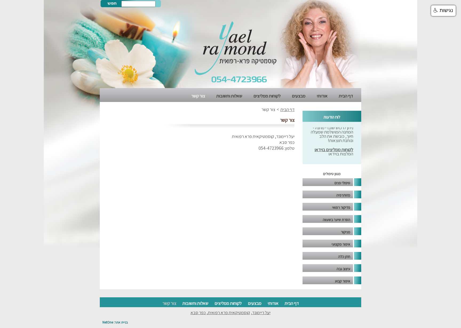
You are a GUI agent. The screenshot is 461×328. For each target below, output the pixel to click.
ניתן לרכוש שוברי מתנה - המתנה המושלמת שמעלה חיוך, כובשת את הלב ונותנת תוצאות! (332, 130)
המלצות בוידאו (340, 150)
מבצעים (298, 96)
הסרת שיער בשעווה (336, 219)
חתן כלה (344, 256)
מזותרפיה (343, 195)
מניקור (345, 232)
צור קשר (198, 96)
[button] (443, 10)
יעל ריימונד (261, 312)
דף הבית (346, 96)
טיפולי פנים (342, 182)
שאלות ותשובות (229, 96)
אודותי (322, 96)
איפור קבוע (342, 281)
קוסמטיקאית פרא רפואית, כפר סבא (220, 312)
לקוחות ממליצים (267, 96)
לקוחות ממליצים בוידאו (334, 146)
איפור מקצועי (341, 244)
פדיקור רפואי (341, 207)
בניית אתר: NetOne (115, 322)
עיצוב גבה (343, 268)
